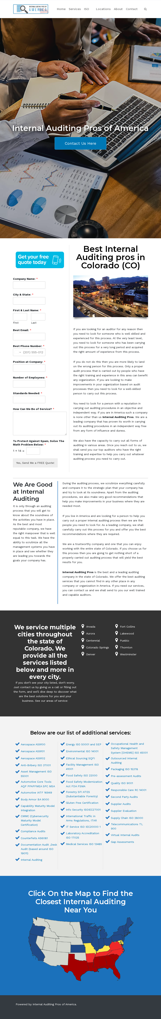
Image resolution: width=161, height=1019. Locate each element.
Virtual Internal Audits (125, 835)
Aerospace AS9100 (33, 744)
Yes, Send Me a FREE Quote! (35, 462)
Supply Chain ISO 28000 (127, 817)
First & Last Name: (27, 310)
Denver (90, 654)
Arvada (90, 626)
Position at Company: (29, 361)
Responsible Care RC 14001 (128, 790)
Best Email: (22, 330)
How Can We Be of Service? (33, 409)
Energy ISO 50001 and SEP (83, 744)
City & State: (23, 294)
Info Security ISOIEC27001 (83, 809)
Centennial (93, 640)
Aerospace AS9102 (33, 758)
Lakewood (127, 633)
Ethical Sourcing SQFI (80, 758)
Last (34, 322)
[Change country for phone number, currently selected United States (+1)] (17, 352)
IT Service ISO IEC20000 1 (83, 826)
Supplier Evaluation (123, 810)
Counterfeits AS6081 (34, 838)
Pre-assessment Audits (126, 776)
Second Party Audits (124, 796)
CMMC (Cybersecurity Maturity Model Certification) (34, 821)
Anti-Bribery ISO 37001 (36, 765)
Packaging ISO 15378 (124, 769)
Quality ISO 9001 (122, 783)
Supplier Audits (121, 803)
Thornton (126, 647)
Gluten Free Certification (82, 802)
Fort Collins (127, 626)
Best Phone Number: (29, 346)
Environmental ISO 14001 (82, 751)
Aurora (90, 633)
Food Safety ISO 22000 (81, 775)
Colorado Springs (97, 647)
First (16, 322)
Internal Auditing (31, 859)
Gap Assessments (122, 841)
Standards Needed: (27, 393)
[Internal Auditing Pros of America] (31, 9)
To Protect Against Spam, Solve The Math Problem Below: (38, 442)
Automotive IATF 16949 (36, 792)
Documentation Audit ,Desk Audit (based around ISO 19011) (39, 849)
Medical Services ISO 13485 (84, 844)
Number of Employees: (30, 377)
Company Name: (25, 278)
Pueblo (124, 640)
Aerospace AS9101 (33, 751)
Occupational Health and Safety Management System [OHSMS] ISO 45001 (129, 748)
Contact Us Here (80, 143)
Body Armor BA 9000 (35, 799)
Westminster (128, 654)
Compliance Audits (33, 831)
